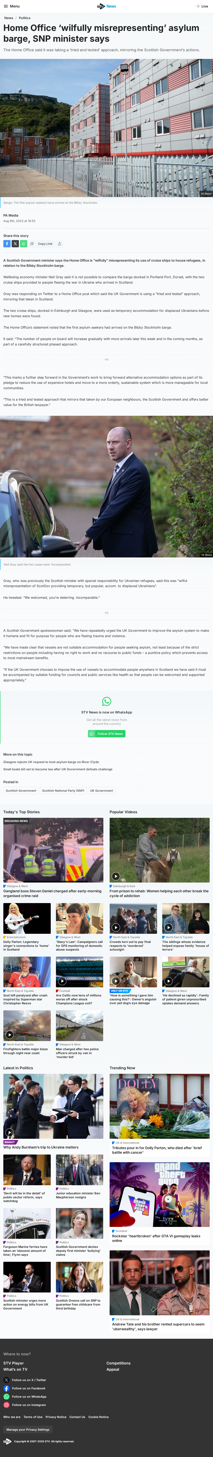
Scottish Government (21, 790)
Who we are (11, 1417)
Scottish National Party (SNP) (63, 790)
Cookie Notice (98, 1417)
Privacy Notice (56, 1417)
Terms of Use (33, 1417)
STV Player (13, 1363)
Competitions (118, 1363)
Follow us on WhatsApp (29, 1396)
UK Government (101, 790)
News (8, 18)
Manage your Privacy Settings (28, 1429)
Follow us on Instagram (29, 1405)
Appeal (112, 1369)
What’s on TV (15, 1369)
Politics (25, 18)
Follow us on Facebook (28, 1388)
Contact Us (77, 1417)
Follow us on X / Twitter (29, 1380)
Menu (15, 6)
